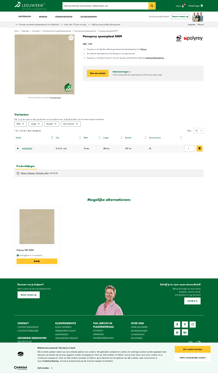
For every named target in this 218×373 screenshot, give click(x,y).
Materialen (24, 16)
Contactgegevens (27, 327)
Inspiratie (191, 24)
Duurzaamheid (89, 16)
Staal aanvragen (121, 71)
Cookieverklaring (50, 361)
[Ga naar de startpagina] (30, 6)
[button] (52, 137)
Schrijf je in (192, 301)
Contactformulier (27, 330)
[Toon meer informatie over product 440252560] (18, 148)
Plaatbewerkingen (103, 337)
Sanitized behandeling (155, 58)
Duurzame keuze (55, 98)
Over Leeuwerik (139, 327)
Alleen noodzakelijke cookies (193, 357)
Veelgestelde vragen (66, 338)
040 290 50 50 (24, 341)
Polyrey (143, 49)
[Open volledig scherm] (71, 37)
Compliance (137, 334)
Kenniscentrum (63, 16)
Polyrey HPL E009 (25, 250)
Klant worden (63, 327)
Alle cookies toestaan (192, 349)
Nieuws (201, 24)
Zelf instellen (43, 368)
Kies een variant (97, 73)
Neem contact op (180, 16)
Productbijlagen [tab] (25, 166)
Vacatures (136, 338)
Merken (43, 16)
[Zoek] (152, 5)
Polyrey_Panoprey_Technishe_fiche (35, 173)
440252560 (27, 148)
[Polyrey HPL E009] (36, 226)
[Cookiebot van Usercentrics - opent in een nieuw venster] (20, 368)
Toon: (189, 130)
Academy (98, 330)
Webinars (98, 334)
